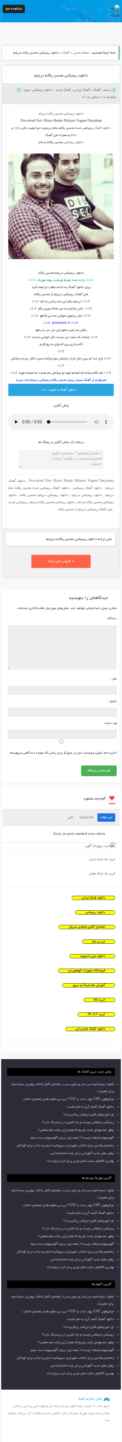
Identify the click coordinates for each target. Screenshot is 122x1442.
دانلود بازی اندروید (92, 956)
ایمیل (112, 701)
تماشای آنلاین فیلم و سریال (87, 927)
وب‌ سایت (110, 723)
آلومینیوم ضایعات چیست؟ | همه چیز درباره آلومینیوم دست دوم (72, 1138)
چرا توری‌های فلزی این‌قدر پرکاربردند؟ (88, 1115)
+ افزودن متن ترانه (61, 561)
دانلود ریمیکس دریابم (87, 495)
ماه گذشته (87, 817)
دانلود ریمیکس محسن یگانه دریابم (61, 76)
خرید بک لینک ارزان (102, 859)
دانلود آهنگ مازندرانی (90, 1029)
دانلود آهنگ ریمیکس (87, 488)
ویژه (26, 90)
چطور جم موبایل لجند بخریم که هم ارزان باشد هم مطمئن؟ (76, 1130)
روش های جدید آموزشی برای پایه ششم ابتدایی (82, 1153)
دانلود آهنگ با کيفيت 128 (58, 390)
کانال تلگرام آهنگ (90, 1399)
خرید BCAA (96, 1014)
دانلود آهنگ (102, 128)
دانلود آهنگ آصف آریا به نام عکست (90, 1107)
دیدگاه (111, 618)
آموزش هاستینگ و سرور (88, 985)
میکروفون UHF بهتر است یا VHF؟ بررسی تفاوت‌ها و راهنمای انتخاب (68, 1099)
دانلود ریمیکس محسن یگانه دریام (61, 114)
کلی (70, 817)
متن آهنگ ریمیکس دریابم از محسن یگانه (85, 509)
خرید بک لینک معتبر (102, 874)
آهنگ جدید (63, 90)
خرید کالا (99, 1000)
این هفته (106, 817)
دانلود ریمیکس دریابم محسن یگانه (44, 495)
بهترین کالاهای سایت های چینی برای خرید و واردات (80, 1161)
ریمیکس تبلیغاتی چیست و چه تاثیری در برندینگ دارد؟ (78, 1122)
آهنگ (66, 53)
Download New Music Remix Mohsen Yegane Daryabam (71, 481)
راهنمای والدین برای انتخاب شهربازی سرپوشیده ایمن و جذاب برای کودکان (65, 1145)
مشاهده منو (14, 9)
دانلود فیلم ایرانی (93, 898)
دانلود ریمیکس (42, 90)
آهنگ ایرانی (82, 90)
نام (114, 679)
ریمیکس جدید (17, 502)
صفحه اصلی (81, 53)
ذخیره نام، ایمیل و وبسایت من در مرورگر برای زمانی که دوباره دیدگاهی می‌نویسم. (63, 753)
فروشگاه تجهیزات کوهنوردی (86, 971)
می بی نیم (98, 941)
